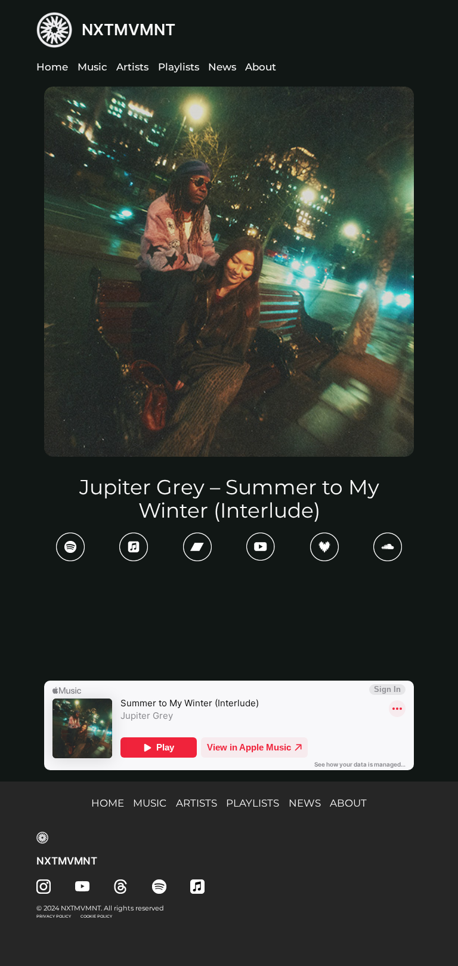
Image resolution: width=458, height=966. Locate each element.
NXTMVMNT (128, 29)
